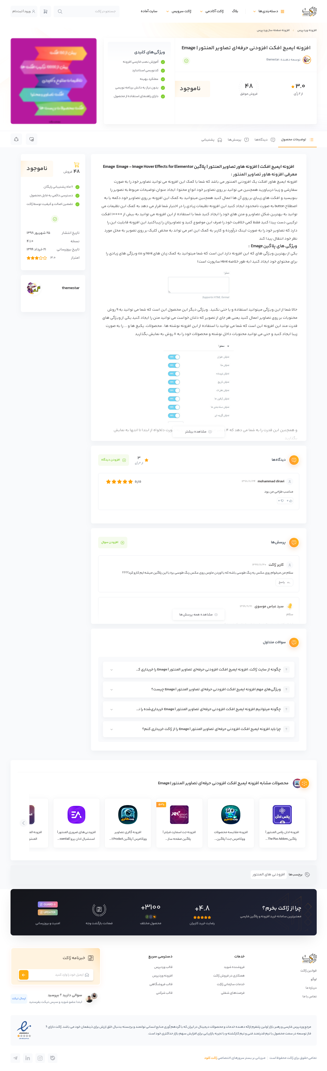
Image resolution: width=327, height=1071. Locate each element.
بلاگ (235, 11)
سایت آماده (149, 11)
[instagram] (40, 1058)
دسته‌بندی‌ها (268, 11)
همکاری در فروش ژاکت (229, 975)
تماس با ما (310, 996)
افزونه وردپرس (307, 30)
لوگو (314, 979)
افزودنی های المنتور (269, 875)
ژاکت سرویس (181, 11)
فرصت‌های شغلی (233, 993)
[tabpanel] (198, 452)
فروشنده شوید (234, 967)
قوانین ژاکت (308, 970)
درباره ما (311, 988)
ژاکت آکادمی (214, 11)
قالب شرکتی (164, 993)
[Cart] (45, 11)
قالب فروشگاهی (161, 984)
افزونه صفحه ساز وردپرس (273, 30)
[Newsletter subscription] (23, 975)
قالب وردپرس (163, 967)
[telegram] (52, 1058)
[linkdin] (28, 1058)
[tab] (297, 139)
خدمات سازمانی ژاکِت (231, 984)
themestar (70, 288)
